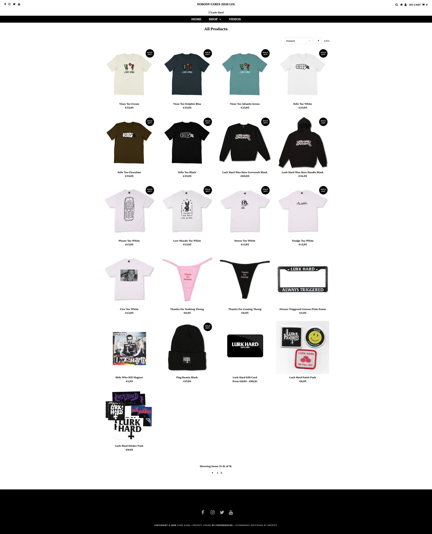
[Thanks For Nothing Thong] (187, 279)
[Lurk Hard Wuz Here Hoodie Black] (302, 142)
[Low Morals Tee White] (187, 210)
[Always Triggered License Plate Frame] (302, 279)
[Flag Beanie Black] (187, 347)
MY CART (418, 4)
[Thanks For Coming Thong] (244, 279)
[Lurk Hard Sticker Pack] (129, 415)
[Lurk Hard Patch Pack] (302, 347)
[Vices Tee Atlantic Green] (244, 74)
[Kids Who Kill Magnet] (129, 347)
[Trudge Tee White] (302, 210)
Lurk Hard (183, 525)
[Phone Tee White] (129, 210)
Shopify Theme (202, 525)
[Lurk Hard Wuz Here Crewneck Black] (244, 142)
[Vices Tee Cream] (129, 74)
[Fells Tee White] (302, 74)
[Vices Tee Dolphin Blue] (187, 74)
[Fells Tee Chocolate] (129, 142)
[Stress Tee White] (244, 210)
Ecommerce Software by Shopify (256, 525)
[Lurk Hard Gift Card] (244, 347)
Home (196, 19)
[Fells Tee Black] (187, 142)
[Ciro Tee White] (129, 279)
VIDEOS (235, 19)
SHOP (213, 19)
